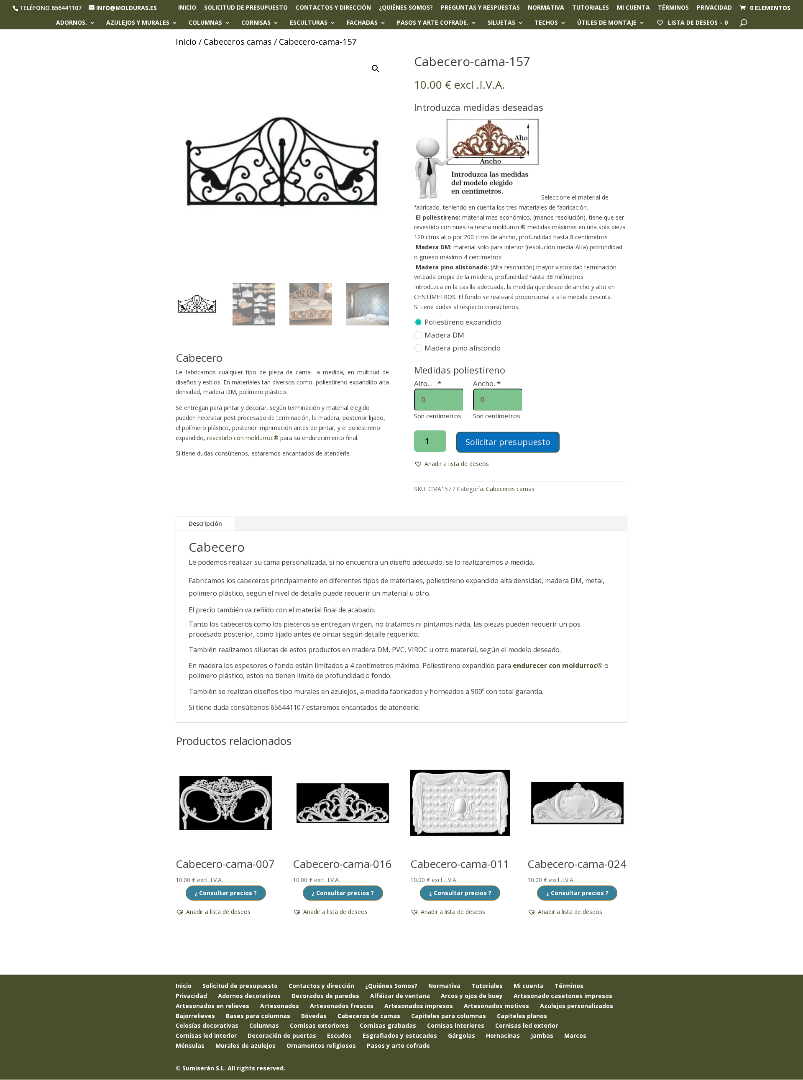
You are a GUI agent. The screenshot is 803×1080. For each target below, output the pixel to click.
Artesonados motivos (496, 1006)
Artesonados (279, 1006)
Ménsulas (190, 1045)
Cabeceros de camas (369, 1016)
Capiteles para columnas (448, 1016)
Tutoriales (590, 8)
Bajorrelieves (195, 1016)
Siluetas (501, 23)
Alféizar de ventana (400, 996)
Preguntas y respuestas (480, 8)
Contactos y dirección (333, 8)
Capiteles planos (522, 1016)
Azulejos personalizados (576, 1006)
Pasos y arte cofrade (398, 1045)
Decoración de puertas (282, 1035)
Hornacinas (503, 1035)
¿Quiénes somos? (406, 8)
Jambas (542, 1035)
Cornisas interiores (455, 1025)
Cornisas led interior (206, 1035)
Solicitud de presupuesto (246, 8)
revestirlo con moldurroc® (243, 438)
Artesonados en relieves (212, 1006)
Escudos (339, 1035)
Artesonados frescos (341, 1006)
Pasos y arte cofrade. (432, 23)
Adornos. (71, 23)
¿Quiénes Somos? (391, 986)
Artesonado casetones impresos (563, 996)
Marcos (575, 1035)
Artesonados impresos (418, 1006)
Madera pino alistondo (463, 348)
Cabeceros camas (238, 41)
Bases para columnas (258, 1016)
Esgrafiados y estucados (400, 1035)
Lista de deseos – (697, 22)
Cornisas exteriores (319, 1025)
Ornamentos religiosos (321, 1045)
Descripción (205, 523)
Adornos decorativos (249, 996)
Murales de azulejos (245, 1045)
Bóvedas (314, 1016)
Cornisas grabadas (388, 1025)
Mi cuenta (633, 8)
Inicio (187, 8)
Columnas (205, 23)
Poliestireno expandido (463, 322)
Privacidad (714, 8)
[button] (375, 68)
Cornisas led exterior (526, 1025)
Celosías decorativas (207, 1025)
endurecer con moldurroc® (558, 665)
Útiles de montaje (607, 23)
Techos (546, 23)
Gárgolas (461, 1035)
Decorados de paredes (325, 996)
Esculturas (308, 23)
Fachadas (362, 23)
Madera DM (444, 335)
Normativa (546, 8)
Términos (673, 8)
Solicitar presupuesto (507, 442)
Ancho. (487, 383)
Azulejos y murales (137, 23)
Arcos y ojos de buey (472, 996)
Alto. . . (427, 383)
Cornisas (256, 23)
